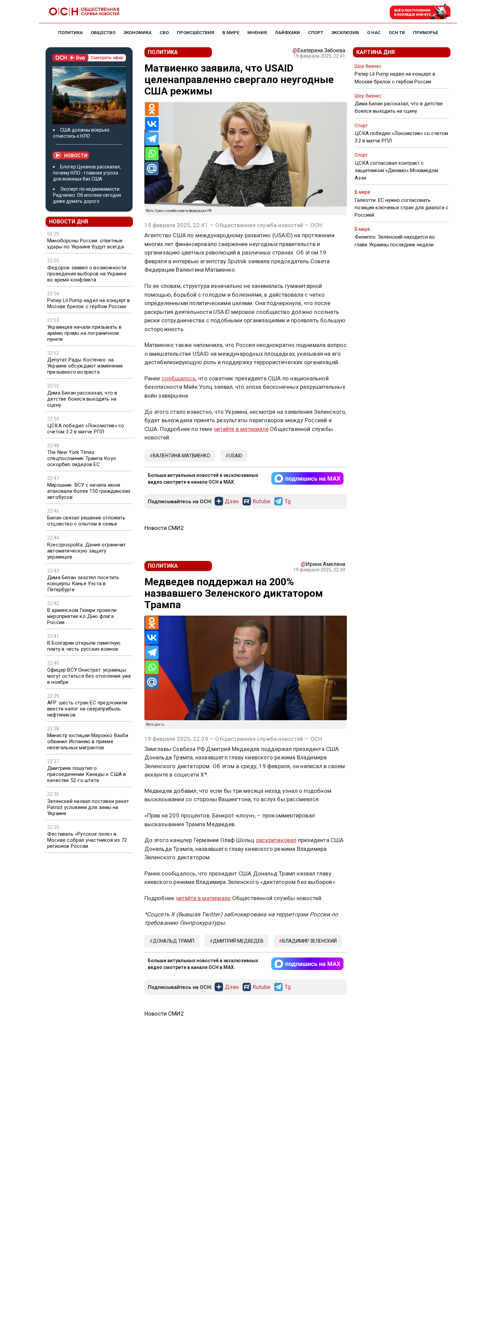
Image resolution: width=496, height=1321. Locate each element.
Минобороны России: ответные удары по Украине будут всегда (85, 244)
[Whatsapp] (152, 153)
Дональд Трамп (173, 941)
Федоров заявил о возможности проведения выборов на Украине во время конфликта (87, 274)
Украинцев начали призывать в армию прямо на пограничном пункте (84, 333)
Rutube (261, 501)
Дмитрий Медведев (238, 941)
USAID (235, 455)
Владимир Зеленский (309, 941)
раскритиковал (276, 840)
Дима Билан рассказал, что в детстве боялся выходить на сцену (82, 399)
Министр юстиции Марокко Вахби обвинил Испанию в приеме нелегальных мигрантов (87, 741)
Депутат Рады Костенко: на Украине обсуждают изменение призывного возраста (85, 366)
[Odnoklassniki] (152, 109)
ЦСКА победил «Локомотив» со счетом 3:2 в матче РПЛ (85, 429)
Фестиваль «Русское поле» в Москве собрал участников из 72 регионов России (87, 840)
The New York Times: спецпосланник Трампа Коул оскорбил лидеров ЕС (81, 458)
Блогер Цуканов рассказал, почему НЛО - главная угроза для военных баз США (87, 173)
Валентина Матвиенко (181, 455)
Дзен (232, 501)
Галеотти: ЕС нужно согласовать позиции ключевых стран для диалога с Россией (401, 207)
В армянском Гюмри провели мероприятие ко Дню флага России (81, 616)
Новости (75, 155)
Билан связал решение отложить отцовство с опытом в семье (86, 521)
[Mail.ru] (152, 168)
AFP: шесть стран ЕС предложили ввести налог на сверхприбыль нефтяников (87, 709)
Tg (287, 501)
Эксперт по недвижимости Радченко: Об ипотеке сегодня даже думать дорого (87, 195)
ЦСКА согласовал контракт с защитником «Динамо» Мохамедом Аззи (396, 170)
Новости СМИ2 (164, 527)
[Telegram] (152, 138)
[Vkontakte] (152, 124)
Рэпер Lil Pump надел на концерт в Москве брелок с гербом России (88, 303)
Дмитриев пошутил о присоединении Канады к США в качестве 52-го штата (86, 774)
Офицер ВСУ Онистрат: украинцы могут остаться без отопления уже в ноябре (89, 676)
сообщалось (179, 378)
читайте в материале (241, 429)
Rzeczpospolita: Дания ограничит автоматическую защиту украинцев (86, 551)
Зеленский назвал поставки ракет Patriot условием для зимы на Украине (88, 807)
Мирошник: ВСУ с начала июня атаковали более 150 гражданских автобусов (88, 491)
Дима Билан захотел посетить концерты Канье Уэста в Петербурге (83, 583)
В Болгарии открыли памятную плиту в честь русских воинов (83, 646)
